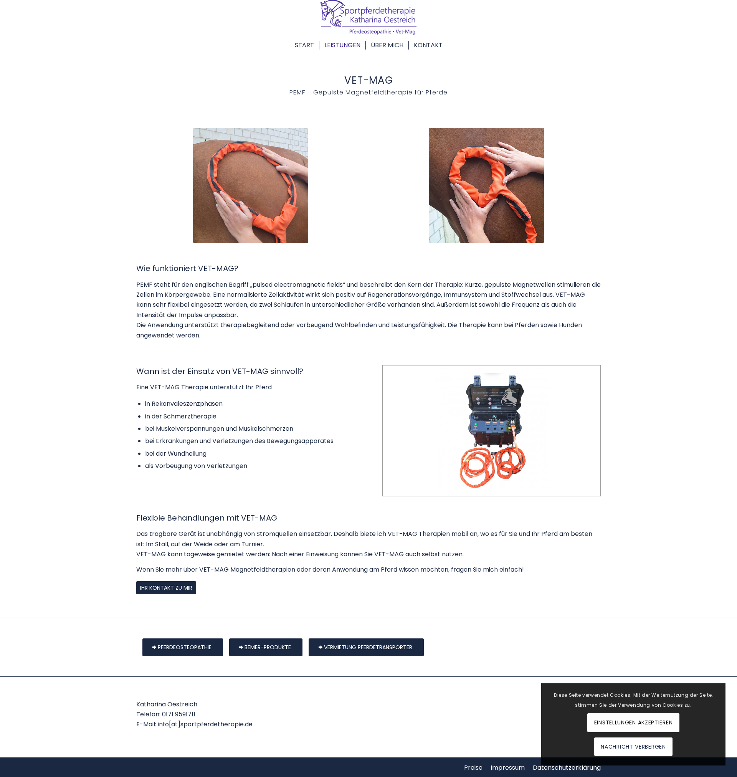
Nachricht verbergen (633, 747)
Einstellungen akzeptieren (633, 722)
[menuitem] (304, 44)
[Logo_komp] (368, 17)
